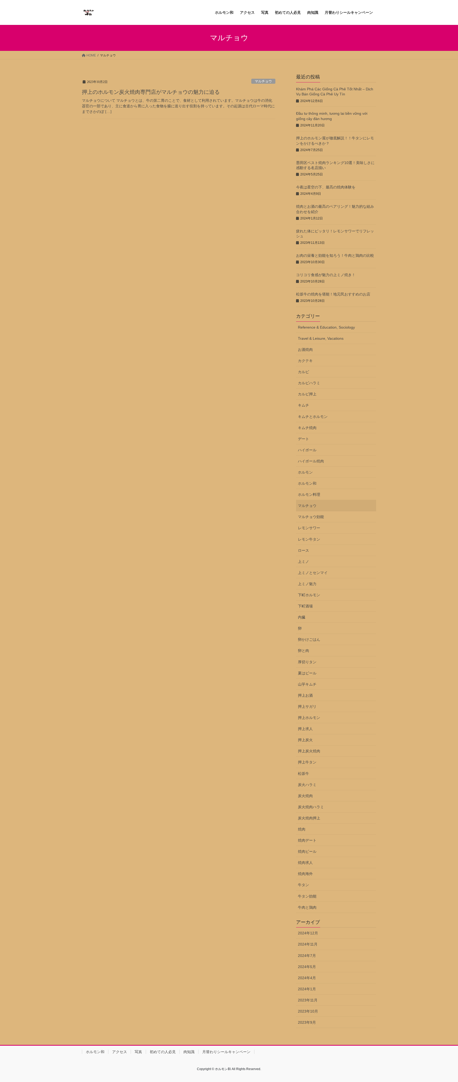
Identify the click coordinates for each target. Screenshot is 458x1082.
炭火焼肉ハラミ (311, 807)
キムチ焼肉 (307, 428)
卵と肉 (303, 650)
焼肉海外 (305, 874)
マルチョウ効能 (311, 517)
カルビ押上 (307, 394)
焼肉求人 (305, 862)
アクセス (119, 1052)
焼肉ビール (307, 851)
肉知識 (189, 1052)
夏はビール (307, 673)
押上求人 (305, 729)
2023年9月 (307, 1022)
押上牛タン (307, 762)
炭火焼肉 (305, 796)
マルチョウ (263, 81)
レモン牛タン (309, 539)
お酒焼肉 (305, 349)
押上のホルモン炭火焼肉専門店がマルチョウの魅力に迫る (151, 92)
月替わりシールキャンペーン (226, 1052)
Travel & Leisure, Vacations (321, 338)
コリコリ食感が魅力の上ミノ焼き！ (325, 275)
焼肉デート (307, 840)
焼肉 (301, 829)
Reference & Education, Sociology (326, 327)
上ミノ (303, 561)
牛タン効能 (307, 896)
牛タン (303, 885)
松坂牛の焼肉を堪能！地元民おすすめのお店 (333, 294)
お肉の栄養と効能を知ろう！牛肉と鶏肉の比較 (335, 255)
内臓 (301, 617)
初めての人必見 (163, 1052)
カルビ (303, 372)
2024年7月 (307, 955)
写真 (138, 1052)
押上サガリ (307, 706)
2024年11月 (308, 944)
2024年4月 (307, 978)
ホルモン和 (307, 483)
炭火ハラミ (307, 785)
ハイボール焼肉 (311, 461)
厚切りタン (307, 662)
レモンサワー (309, 528)
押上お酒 (305, 695)
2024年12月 (308, 933)
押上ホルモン (309, 718)
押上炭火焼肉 (309, 751)
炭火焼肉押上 (309, 818)
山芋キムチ (307, 684)
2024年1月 (307, 989)
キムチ (303, 405)
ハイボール (307, 450)
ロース (303, 550)
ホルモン (305, 472)
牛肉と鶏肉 (307, 907)
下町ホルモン (309, 595)
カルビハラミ (309, 383)
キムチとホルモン (313, 416)
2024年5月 (307, 967)
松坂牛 (303, 773)
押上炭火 (305, 740)
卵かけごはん (309, 639)
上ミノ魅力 (307, 584)
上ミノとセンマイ (313, 573)
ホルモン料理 (309, 494)
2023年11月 (308, 1000)
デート (303, 439)
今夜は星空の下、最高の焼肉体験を (325, 187)
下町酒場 (305, 606)
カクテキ (305, 361)
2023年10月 (308, 1011)
